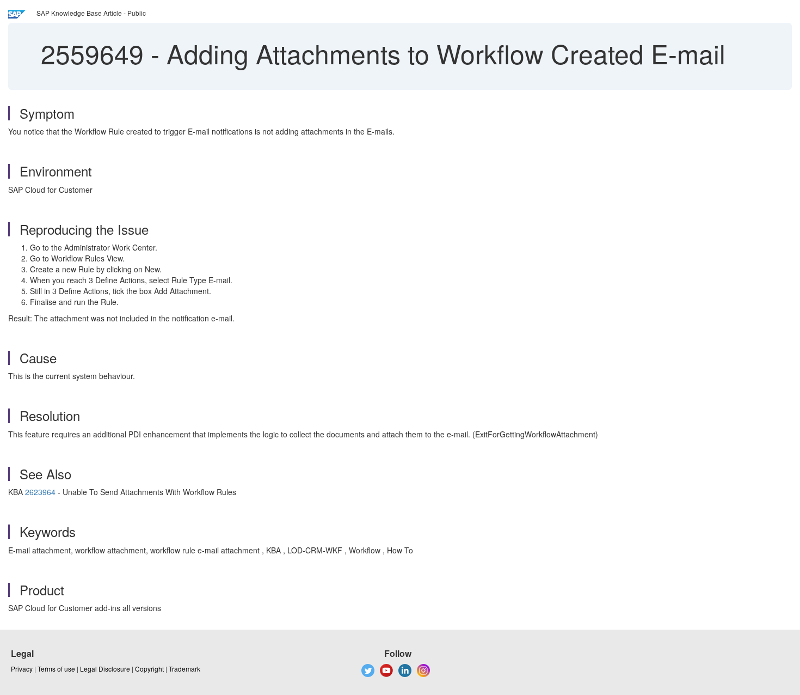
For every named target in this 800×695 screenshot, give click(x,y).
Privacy (22, 668)
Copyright (149, 668)
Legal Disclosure (105, 668)
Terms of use (56, 668)
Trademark (184, 668)
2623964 (40, 491)
